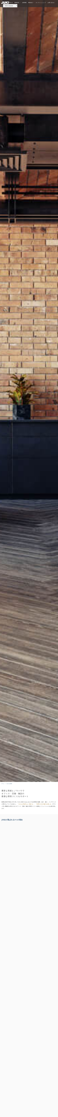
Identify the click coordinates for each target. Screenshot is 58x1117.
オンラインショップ (41, 2)
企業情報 (24, 2)
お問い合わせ (51, 2)
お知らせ (10, 2)
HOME (4, 2)
